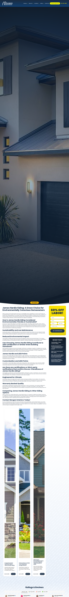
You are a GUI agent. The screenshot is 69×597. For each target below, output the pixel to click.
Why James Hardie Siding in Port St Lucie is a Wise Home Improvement (57, 356)
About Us (30, 3)
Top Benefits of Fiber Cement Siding (56, 343)
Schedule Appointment (55, 3)
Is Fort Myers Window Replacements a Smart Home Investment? (56, 360)
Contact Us (47, 3)
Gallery (41, 3)
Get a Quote (34, 302)
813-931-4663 (64, 3)
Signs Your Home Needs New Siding (57, 352)
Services (25, 3)
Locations (36, 3)
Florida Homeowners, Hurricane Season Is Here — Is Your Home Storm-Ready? (57, 347)
